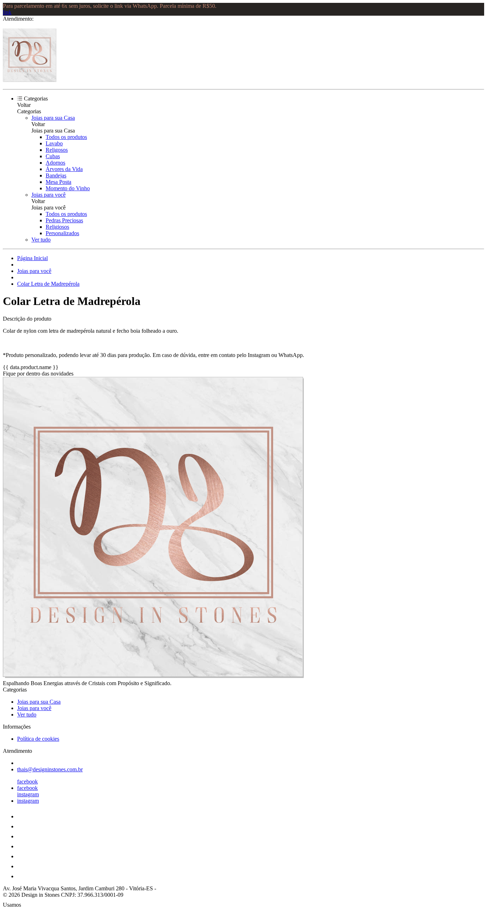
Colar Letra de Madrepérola (48, 284)
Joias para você (48, 195)
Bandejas (56, 175)
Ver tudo (41, 240)
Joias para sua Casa (53, 118)
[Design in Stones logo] (29, 80)
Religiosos (57, 227)
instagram (28, 794)
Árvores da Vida (64, 169)
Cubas (53, 156)
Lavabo (54, 143)
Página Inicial (32, 258)
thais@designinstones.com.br (50, 769)
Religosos (57, 150)
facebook (27, 781)
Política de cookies (38, 739)
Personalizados (62, 233)
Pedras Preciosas (64, 220)
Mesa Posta (58, 182)
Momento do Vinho (68, 188)
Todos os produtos (66, 137)
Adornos (55, 163)
